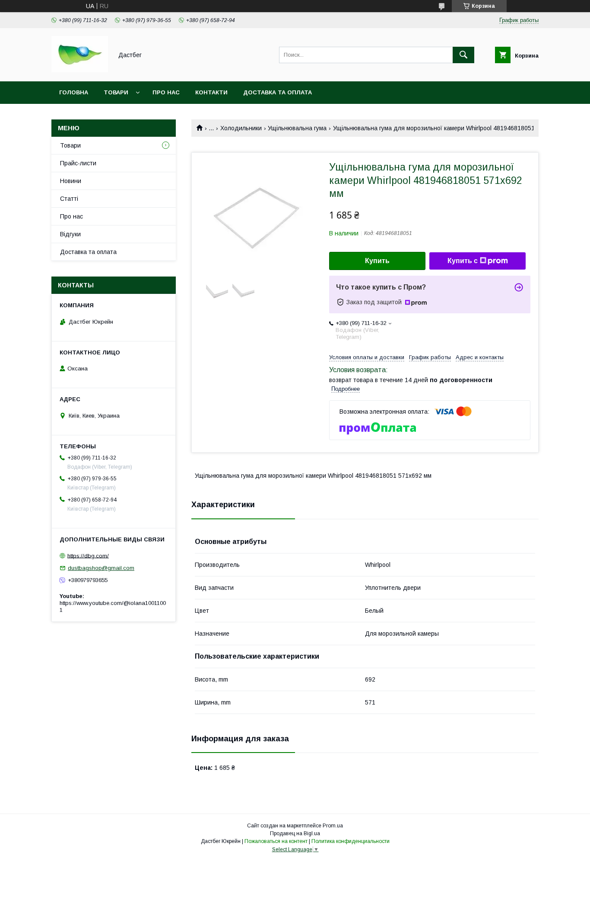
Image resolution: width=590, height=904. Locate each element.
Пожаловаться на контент (276, 841)
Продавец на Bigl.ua (295, 833)
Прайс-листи (78, 163)
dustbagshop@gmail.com (101, 568)
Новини (70, 180)
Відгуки (70, 234)
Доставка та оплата (277, 92)
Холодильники (241, 128)
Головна (73, 92)
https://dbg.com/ (88, 555)
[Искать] (463, 55)
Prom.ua (333, 826)
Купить (377, 260)
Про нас (166, 92)
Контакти (211, 92)
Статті (69, 198)
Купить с (462, 260)
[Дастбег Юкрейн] (79, 70)
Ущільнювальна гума (297, 128)
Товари (116, 92)
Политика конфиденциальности (350, 841)
